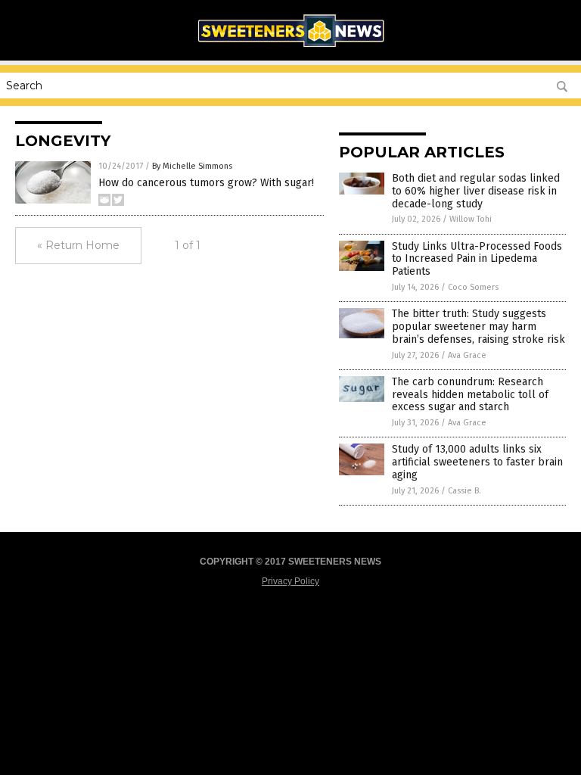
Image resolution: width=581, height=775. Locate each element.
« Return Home (78, 245)
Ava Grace (467, 355)
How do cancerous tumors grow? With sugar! (206, 182)
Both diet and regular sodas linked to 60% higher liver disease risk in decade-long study (476, 191)
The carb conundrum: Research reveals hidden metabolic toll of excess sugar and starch (470, 394)
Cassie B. (464, 491)
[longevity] (290, 50)
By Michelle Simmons (192, 166)
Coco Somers (473, 287)
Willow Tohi (470, 219)
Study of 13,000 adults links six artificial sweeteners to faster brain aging (477, 462)
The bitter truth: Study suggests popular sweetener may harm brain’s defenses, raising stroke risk (478, 326)
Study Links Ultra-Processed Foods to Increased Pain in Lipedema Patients (477, 259)
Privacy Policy (290, 581)
